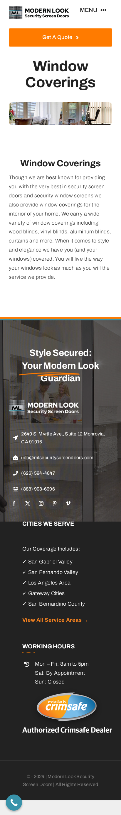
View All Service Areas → (55, 620)
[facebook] (14, 503)
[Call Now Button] (14, 803)
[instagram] (41, 503)
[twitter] (27, 503)
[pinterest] (54, 503)
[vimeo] (68, 503)
